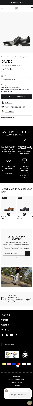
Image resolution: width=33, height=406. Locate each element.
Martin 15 (4, 217)
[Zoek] (27, 8)
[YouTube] (11, 335)
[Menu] (18, 352)
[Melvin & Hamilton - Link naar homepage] (16, 8)
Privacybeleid (16, 385)
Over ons (5, 315)
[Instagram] (7, 335)
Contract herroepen (8, 344)
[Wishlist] (24, 8)
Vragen (5, 320)
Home (3, 57)
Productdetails (7, 118)
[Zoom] (16, 32)
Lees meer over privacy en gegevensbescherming (16, 257)
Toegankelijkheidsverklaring (16, 388)
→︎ (27, 253)
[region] (16, 2)
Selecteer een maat (9, 79)
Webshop (5, 325)
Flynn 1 (19, 217)
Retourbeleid (16, 376)
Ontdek (5, 330)
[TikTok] (16, 335)
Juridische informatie (16, 382)
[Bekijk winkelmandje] (30, 8)
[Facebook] (2, 335)
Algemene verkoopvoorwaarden (16, 379)
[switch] (14, 357)
